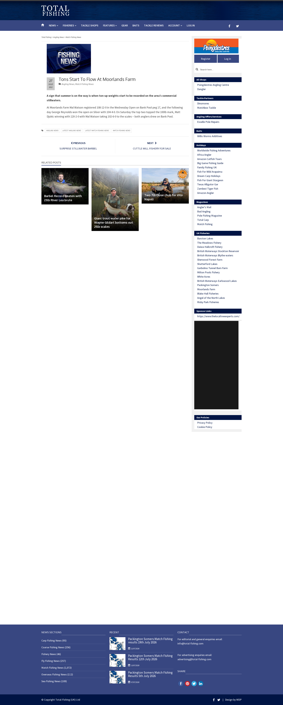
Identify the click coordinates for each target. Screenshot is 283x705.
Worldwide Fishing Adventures (214, 150)
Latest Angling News (71, 130)
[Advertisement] (216, 365)
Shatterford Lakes (207, 264)
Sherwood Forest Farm (209, 259)
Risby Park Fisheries (208, 302)
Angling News (68, 84)
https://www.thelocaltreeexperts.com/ (218, 316)
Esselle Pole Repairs (208, 122)
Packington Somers (208, 285)
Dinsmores (203, 103)
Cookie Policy (204, 427)
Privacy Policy (204, 422)
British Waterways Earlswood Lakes (217, 281)
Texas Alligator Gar (207, 184)
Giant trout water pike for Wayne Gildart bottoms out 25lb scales (113, 222)
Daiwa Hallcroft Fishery (209, 247)
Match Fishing (205, 224)
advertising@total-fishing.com (194, 659)
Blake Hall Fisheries (208, 293)
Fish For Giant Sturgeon (210, 180)
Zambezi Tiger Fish (207, 188)
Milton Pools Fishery (208, 272)
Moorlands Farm (206, 289)
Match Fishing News (84, 84)
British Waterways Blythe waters (215, 255)
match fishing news (121, 130)
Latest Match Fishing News (97, 130)
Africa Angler (204, 154)
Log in (191, 25)
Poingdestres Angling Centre (213, 85)
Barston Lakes (205, 238)
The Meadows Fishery (209, 242)
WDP (239, 699)
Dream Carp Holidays (208, 176)
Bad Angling (203, 211)
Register (205, 58)
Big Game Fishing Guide (210, 163)
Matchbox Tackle (206, 107)
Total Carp (203, 220)
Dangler (201, 89)
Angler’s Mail (204, 207)
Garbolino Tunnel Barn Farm (212, 268)
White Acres (203, 276)
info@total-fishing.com (190, 643)
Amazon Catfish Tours (209, 159)
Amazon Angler (205, 193)
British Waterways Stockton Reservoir (218, 251)
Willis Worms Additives (209, 136)
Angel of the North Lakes (211, 298)
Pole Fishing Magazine (209, 215)
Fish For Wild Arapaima (209, 171)
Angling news (52, 130)
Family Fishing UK (207, 167)
